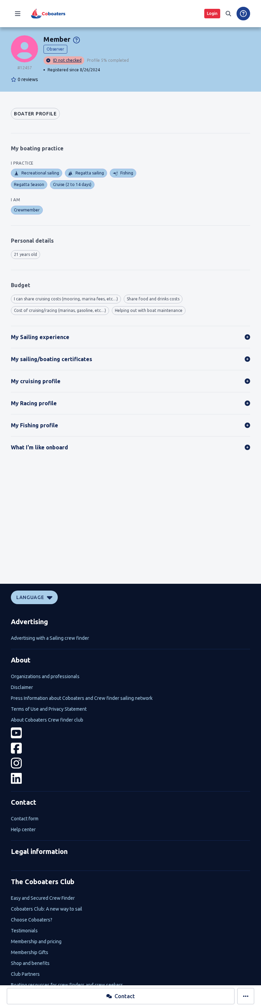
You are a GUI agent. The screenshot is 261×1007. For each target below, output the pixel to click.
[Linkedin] (130, 778)
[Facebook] (130, 748)
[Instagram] (130, 763)
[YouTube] (130, 733)
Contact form (24, 818)
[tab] (35, 113)
